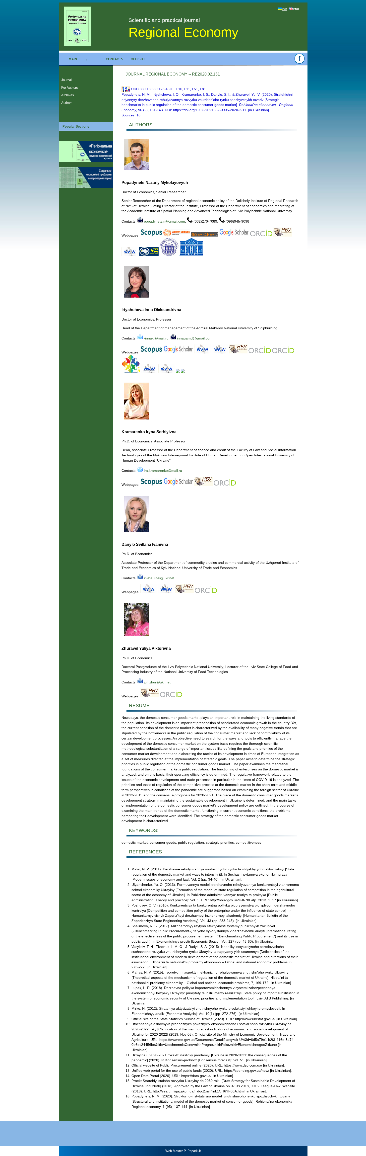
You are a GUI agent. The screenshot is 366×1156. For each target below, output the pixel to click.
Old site (138, 59)
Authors (66, 103)
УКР (284, 9)
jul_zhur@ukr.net (157, 682)
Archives (67, 95)
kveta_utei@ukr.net (158, 578)
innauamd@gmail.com (194, 338)
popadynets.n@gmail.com (164, 221)
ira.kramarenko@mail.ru (162, 471)
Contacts (114, 59)
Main (73, 59)
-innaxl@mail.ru (156, 338)
